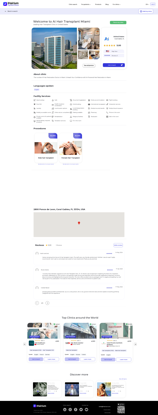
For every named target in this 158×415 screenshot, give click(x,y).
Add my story (147, 11)
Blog (107, 4)
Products (98, 4)
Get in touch (112, 65)
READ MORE (51, 393)
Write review (118, 245)
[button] (79, 223)
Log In (153, 4)
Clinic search (73, 4)
